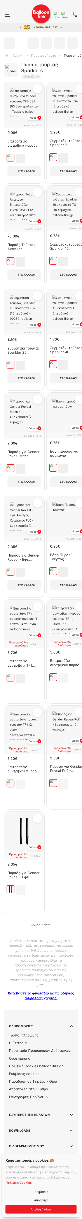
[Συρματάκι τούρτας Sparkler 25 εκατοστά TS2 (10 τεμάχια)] (10, 365)
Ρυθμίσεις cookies (24, 1073)
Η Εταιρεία (18, 1043)
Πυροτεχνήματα (43, 55)
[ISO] (57, 15)
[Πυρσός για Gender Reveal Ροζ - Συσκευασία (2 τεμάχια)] (53, 783)
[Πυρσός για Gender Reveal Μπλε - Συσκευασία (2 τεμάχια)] (10, 468)
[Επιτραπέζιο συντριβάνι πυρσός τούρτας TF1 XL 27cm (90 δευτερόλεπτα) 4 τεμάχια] (10, 783)
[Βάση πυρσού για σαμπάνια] (53, 468)
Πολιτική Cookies (18, 1182)
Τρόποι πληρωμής (23, 1035)
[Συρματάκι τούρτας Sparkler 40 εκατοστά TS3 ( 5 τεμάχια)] (53, 364)
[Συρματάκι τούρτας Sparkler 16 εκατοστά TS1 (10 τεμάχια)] (53, 261)
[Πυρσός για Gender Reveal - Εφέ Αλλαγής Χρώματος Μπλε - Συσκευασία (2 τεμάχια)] (10, 889)
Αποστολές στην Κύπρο (28, 1089)
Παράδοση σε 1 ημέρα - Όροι (33, 1081)
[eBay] (64, 15)
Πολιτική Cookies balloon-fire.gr (36, 1066)
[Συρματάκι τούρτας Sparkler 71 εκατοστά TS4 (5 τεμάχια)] (53, 157)
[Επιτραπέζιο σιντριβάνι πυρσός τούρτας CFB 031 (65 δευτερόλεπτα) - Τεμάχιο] (10, 158)
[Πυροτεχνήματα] (6, 23)
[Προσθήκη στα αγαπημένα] (37, 88)
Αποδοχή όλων (41, 1209)
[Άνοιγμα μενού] (8, 14)
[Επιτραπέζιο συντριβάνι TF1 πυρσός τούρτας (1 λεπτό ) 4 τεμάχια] (10, 678)
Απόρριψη (41, 1200)
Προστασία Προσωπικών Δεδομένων (40, 1050)
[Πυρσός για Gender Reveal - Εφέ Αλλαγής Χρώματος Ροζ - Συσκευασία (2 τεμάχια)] (10, 572)
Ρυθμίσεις (41, 1192)
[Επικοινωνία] (74, 14)
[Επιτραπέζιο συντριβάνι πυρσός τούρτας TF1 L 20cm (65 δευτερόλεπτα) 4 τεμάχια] (53, 677)
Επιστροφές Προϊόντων (28, 1097)
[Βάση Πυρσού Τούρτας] (53, 571)
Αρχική (18, 55)
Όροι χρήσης (19, 1058)
